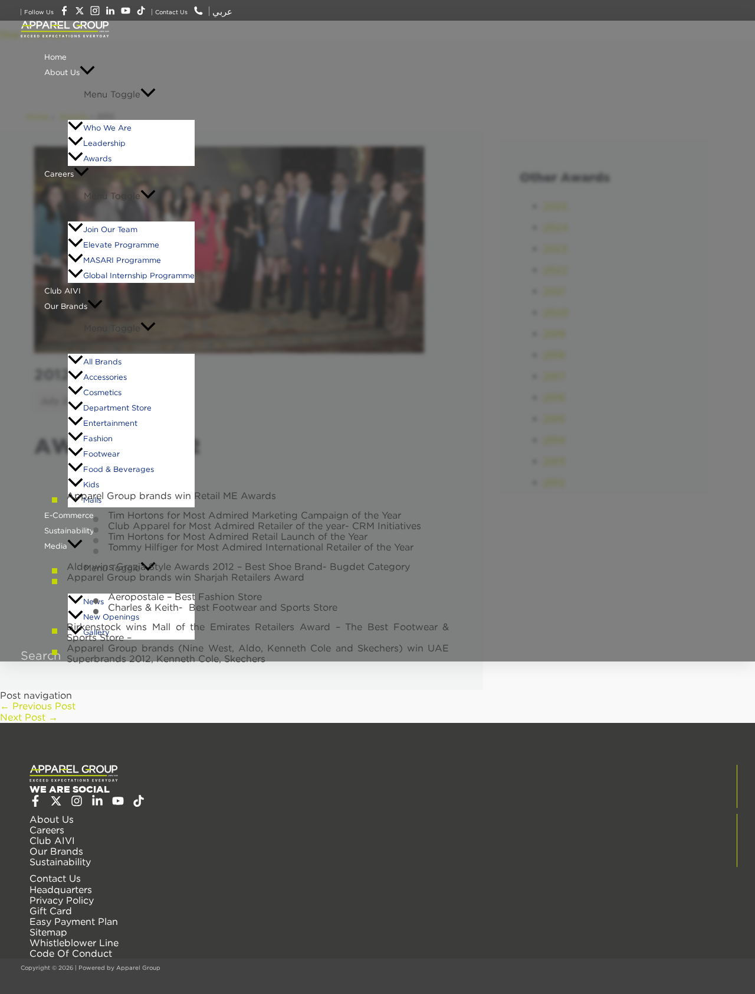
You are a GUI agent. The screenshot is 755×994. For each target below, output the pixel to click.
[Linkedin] (97, 803)
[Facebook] (35, 803)
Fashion (98, 438)
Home (55, 57)
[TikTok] (139, 803)
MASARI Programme (122, 260)
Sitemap (48, 932)
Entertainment (110, 423)
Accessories (105, 377)
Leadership (104, 143)
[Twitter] (56, 803)
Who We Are (107, 127)
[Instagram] (77, 803)
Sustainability (60, 861)
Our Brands (65, 306)
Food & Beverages (118, 469)
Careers (59, 174)
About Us (62, 72)
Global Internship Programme (139, 275)
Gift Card (50, 910)
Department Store (117, 407)
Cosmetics (102, 392)
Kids (91, 484)
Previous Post (38, 705)
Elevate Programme (121, 244)
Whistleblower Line (74, 942)
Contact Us (55, 878)
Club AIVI (62, 290)
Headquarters (60, 889)
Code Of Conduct (70, 953)
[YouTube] (118, 803)
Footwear (101, 453)
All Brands (102, 361)
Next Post (29, 717)
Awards (97, 158)
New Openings (111, 616)
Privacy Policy (61, 900)
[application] (87, 72)
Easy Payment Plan (73, 921)
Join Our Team (110, 229)
